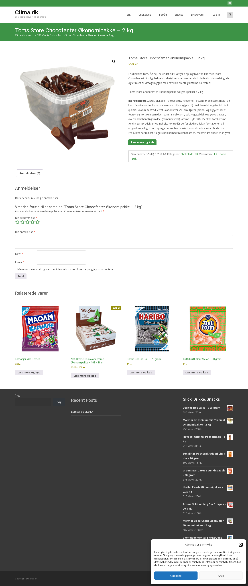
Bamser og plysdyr (82, 411)
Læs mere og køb (142, 142)
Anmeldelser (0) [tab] (29, 173)
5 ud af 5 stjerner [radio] (37, 222)
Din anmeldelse (25, 232)
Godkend (176, 575)
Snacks (179, 14)
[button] (241, 544)
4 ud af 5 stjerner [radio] (32, 222)
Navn (19, 253)
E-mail (20, 262)
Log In (216, 14)
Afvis (221, 575)
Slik (129, 14)
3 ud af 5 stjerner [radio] (27, 222)
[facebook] (229, 4)
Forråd (163, 14)
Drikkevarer (197, 14)
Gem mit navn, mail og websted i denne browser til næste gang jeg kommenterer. (66, 269)
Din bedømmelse (26, 217)
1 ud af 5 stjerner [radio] (17, 222)
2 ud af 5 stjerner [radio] (22, 222)
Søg (17, 395)
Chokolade (145, 14)
